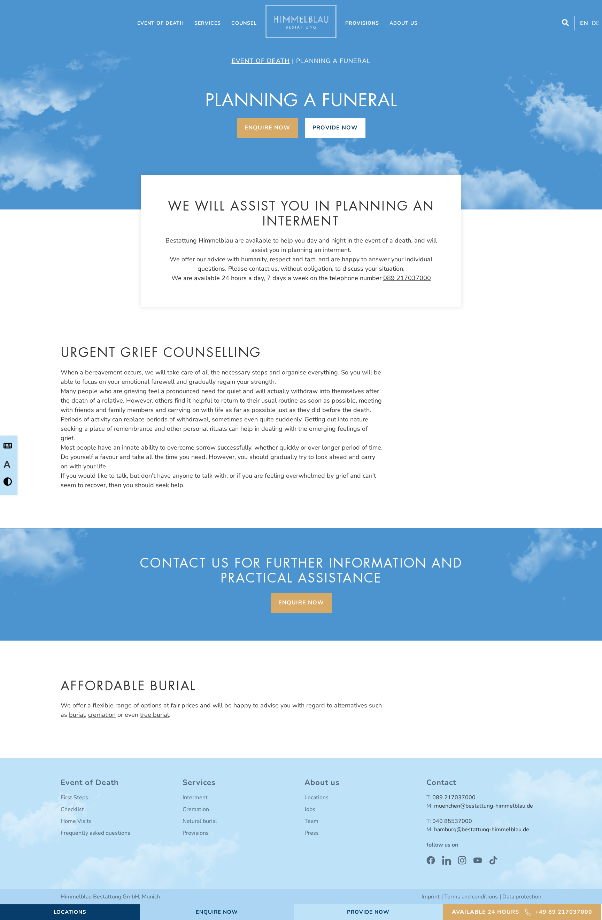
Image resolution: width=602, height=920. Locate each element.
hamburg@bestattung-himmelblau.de (481, 829)
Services (207, 23)
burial (77, 715)
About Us (403, 23)
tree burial (154, 715)
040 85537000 (452, 821)
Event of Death (160, 23)
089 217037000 (407, 278)
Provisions (362, 23)
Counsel (244, 23)
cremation (102, 715)
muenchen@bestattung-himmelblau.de (483, 806)
